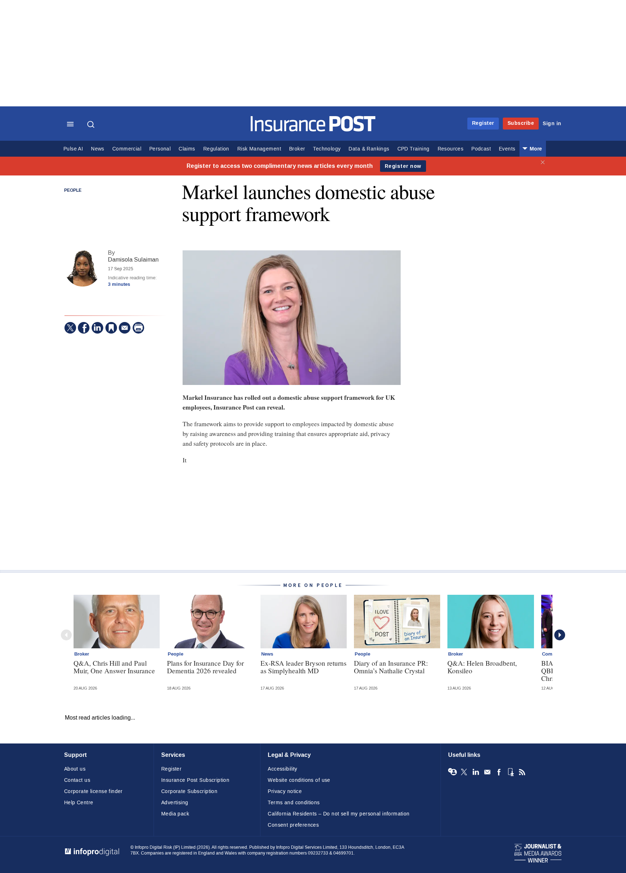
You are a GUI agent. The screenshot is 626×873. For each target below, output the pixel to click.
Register (483, 123)
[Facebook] (83, 328)
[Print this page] (138, 328)
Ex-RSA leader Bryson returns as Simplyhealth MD (303, 666)
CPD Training (413, 149)
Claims (187, 149)
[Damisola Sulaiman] (82, 268)
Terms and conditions (294, 802)
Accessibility (282, 769)
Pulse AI (73, 149)
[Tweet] (70, 328)
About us (74, 769)
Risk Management (259, 149)
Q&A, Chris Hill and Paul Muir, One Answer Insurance (114, 666)
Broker (297, 149)
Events (507, 149)
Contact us (77, 780)
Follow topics (452, 772)
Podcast (481, 149)
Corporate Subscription (189, 791)
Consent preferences (293, 825)
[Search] (91, 124)
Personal (160, 149)
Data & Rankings (369, 149)
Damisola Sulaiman (133, 259)
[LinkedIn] (97, 328)
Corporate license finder (93, 791)
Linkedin (475, 772)
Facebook (498, 772)
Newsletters (487, 772)
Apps (510, 772)
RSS (522, 772)
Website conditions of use (299, 780)
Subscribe (521, 123)
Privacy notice (285, 791)
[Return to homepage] (313, 130)
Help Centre (78, 802)
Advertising (174, 802)
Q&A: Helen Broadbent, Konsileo (482, 666)
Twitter (464, 772)
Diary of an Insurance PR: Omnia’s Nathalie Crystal (391, 666)
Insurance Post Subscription (195, 780)
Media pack (175, 813)
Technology (327, 149)
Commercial (126, 149)
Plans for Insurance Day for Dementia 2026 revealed (205, 666)
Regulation (216, 149)
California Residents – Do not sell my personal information (338, 813)
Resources (451, 149)
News (97, 149)
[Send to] (124, 328)
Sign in (552, 123)
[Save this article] (111, 328)
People (73, 191)
